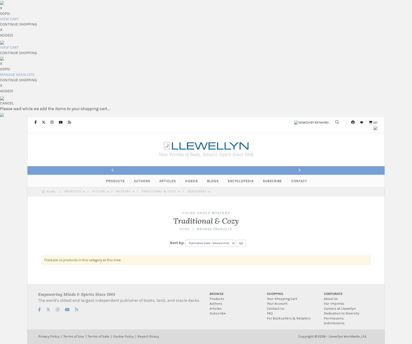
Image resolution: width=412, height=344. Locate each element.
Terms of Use (73, 336)
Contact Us (275, 309)
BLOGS (213, 181)
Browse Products (214, 229)
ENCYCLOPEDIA (241, 181)
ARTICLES (168, 181)
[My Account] (353, 122)
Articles (216, 309)
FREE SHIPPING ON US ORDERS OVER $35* (206, 170)
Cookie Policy (123, 336)
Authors (216, 304)
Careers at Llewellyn (340, 309)
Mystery (124, 191)
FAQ (270, 313)
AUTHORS (142, 181)
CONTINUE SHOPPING (18, 24)
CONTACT (299, 181)
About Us (331, 299)
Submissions (334, 323)
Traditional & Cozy (160, 191)
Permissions (334, 318)
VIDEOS (191, 181)
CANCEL (7, 103)
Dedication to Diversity (341, 313)
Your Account (277, 304)
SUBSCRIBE (272, 181)
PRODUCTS (115, 181)
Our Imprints (334, 304)
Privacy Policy (49, 336)
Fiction (99, 191)
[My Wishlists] (361, 122)
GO (241, 243)
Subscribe (218, 313)
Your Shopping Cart (282, 299)
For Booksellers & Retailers (289, 318)
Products (73, 191)
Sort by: (177, 243)
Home (51, 191)
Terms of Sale (98, 336)
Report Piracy (148, 336)
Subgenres (197, 191)
